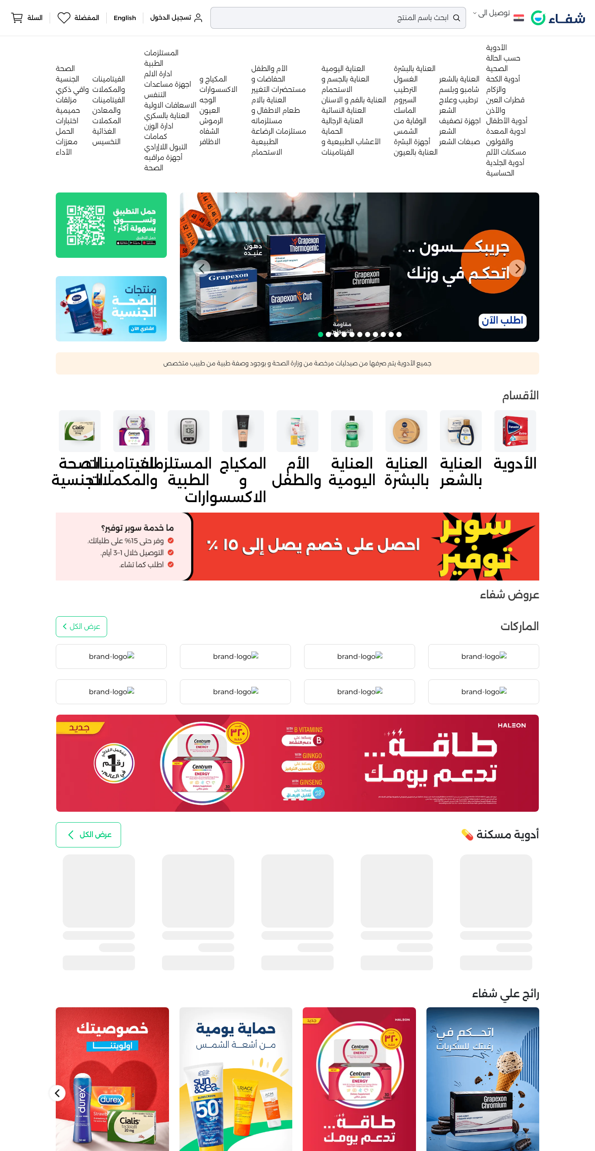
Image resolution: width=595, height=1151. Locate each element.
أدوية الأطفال (506, 121)
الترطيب (405, 89)
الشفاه (209, 131)
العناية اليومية (343, 68)
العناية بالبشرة (415, 68)
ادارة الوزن (158, 126)
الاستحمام (266, 152)
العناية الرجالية (342, 121)
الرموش (211, 121)
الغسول (406, 79)
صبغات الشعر (459, 142)
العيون (209, 110)
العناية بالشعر (459, 79)
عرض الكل (85, 626)
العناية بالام (268, 100)
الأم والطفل (269, 68)
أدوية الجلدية (505, 163)
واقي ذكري (72, 89)
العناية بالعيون (416, 152)
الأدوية (496, 48)
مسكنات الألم (506, 152)
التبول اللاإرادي (165, 147)
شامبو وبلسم (459, 89)
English (125, 18)
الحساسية (500, 173)
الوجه (207, 100)
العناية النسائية (343, 110)
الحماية (332, 131)
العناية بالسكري (166, 115)
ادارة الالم (158, 74)
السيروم (405, 100)
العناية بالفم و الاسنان (353, 100)
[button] (201, 268)
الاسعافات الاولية (170, 105)
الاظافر (209, 142)
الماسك (405, 110)
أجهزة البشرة (412, 142)
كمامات (155, 136)
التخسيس (106, 142)
